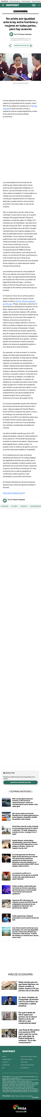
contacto (5, 1062)
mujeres (14, 506)
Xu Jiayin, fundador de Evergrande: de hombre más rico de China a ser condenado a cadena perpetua (28, 1001)
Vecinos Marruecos (15, 1)
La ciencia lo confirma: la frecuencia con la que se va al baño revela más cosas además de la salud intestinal (25, 876)
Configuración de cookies (28, 1056)
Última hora (34, 5)
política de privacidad (27, 1065)
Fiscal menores (26, 1)
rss (3, 1068)
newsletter (6, 1065)
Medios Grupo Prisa (20, 1111)
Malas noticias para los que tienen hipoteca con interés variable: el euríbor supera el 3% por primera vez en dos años (28, 986)
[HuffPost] (8, 1051)
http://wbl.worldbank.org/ (13, 493)
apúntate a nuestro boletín (20, 782)
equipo (4, 1056)
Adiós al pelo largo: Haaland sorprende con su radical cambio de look (25, 918)
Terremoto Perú (36, 1)
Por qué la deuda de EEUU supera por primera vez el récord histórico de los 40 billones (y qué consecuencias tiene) (27, 1017)
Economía (20, 11)
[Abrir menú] (3, 5)
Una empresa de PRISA (20, 1107)
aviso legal (23, 1062)
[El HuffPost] (12, 5)
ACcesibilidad (24, 1068)
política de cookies (26, 1059)
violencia (23, 506)
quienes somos (6, 1059)
